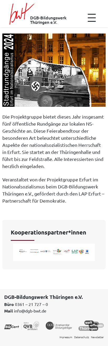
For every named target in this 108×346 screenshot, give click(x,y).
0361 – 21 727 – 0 (31, 304)
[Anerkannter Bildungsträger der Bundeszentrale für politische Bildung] (59, 325)
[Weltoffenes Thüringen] (91, 325)
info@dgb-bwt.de (30, 310)
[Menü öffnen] (92, 18)
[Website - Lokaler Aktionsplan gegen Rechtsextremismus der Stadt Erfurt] (54, 251)
